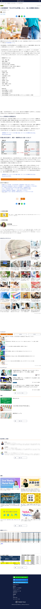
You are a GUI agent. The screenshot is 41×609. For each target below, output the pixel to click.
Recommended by (36, 313)
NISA (1, 14)
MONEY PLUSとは (16, 584)
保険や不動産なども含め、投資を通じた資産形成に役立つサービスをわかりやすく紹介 (17, 191)
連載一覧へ (20, 525)
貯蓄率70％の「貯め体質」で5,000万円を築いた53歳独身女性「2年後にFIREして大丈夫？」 (18, 184)
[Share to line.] (22, 16)
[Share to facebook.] (16, 16)
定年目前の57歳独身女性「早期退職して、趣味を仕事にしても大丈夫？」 (15, 190)
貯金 (4, 14)
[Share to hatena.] (24, 16)
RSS (13, 595)
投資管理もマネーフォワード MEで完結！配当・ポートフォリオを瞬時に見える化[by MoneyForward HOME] (18, 133)
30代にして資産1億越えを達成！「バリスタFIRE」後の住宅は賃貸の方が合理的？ (16, 188)
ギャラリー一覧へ (20, 567)
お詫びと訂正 (15, 597)
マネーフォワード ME (16, 599)
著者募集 (14, 594)
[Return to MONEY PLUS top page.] (20, 1)
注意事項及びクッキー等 (17, 591)
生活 (5, 3)
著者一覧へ (20, 457)
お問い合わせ (15, 592)
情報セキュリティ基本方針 (17, 587)
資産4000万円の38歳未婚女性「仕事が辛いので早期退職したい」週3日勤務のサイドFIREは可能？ (19, 186)
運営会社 (14, 586)
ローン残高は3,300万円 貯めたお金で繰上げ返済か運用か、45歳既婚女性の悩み (16, 187)
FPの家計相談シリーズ (10, 42)
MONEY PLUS (2, 3)
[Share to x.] (19, 16)
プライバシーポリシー (16, 589)
